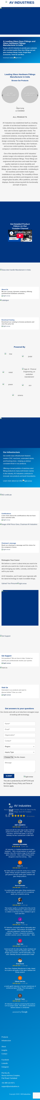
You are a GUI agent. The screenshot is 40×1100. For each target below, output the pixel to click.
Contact (4, 1054)
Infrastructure (6, 1040)
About (4, 1046)
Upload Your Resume (9, 583)
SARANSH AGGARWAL (20, 844)
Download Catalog (8, 57)
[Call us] (22, 1020)
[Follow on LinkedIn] (25, 1020)
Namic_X (20, 903)
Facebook (5, 1060)
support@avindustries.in (10, 1086)
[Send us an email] (18, 1020)
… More (29, 857)
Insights (4, 1050)
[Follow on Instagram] (15, 1020)
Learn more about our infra (13, 481)
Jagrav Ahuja (20, 922)
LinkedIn (5, 1063)
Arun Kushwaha (20, 885)
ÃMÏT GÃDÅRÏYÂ (20, 825)
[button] (3, 3)
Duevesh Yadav (20, 999)
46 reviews (31, 816)
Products (5, 1037)
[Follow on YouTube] (29, 1020)
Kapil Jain (20, 944)
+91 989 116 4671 (8, 1083)
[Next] (37, 95)
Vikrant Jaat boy (20, 981)
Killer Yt (20, 866)
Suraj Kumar (20, 963)
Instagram (5, 1067)
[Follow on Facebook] (11, 1020)
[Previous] (2, 95)
